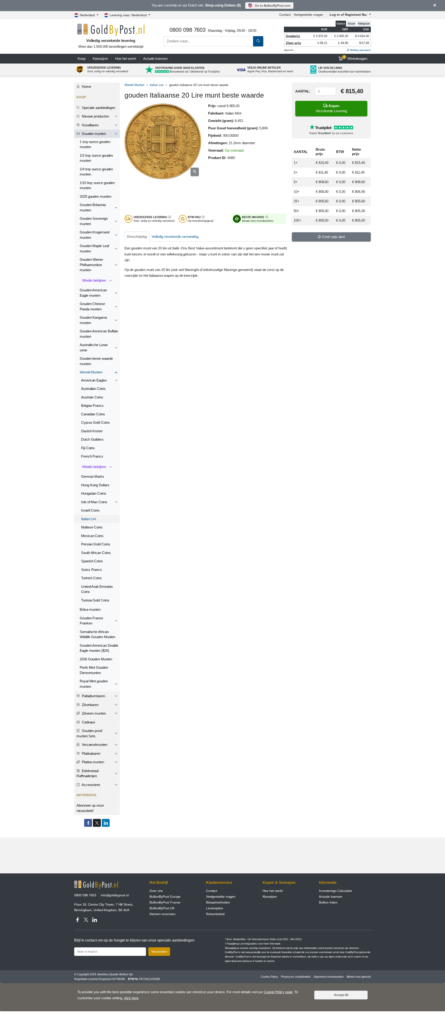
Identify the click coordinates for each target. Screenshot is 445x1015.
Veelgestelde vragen (308, 14)
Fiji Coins (88, 448)
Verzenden (159, 951)
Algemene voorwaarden (328, 976)
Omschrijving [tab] (137, 237)
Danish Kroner (92, 431)
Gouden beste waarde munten (96, 361)
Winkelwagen (355, 57)
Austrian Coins (92, 397)
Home (86, 87)
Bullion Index (328, 902)
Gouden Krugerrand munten (94, 234)
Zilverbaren (90, 705)
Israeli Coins (90, 510)
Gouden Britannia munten (93, 207)
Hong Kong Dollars (95, 485)
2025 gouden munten (95, 196)
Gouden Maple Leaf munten (94, 248)
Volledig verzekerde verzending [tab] (175, 237)
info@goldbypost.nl (115, 895)
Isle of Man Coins (94, 502)
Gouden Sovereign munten (94, 221)
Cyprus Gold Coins (95, 422)
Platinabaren (90, 753)
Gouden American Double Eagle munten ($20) (99, 648)
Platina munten (92, 762)
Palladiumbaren (93, 696)
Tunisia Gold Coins (95, 600)
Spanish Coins (92, 561)
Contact (284, 14)
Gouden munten (93, 134)
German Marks (92, 476)
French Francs (92, 456)
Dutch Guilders (92, 439)
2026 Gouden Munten (96, 659)
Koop (82, 58)
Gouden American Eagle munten (93, 292)
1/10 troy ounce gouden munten (97, 185)
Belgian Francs (92, 405)
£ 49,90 (343, 43)
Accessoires (90, 785)
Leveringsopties (248, 943)
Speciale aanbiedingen (98, 108)
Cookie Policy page (278, 992)
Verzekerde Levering (331, 108)
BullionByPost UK (162, 908)
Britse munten (90, 609)
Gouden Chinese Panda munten (92, 306)
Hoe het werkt (125, 58)
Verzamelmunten (94, 745)
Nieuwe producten (95, 116)
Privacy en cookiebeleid (296, 976)
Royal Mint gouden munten (94, 683)
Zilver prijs (293, 43)
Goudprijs (293, 36)
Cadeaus (88, 722)
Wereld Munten (134, 85)
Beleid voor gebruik (359, 976)
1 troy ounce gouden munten (95, 144)
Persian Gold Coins (95, 544)
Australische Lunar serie (94, 347)
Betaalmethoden (218, 902)
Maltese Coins (92, 527)
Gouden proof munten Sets (89, 733)
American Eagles (94, 380)
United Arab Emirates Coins (97, 589)
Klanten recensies (162, 914)
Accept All (341, 995)
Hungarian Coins (93, 493)
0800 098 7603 (85, 895)
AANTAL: (302, 91)
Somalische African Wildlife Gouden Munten (97, 634)
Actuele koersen (330, 896)
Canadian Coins (93, 414)
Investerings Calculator (335, 891)
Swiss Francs (91, 570)
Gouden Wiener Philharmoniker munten (91, 265)
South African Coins (96, 553)
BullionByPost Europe (165, 896)
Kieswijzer (100, 58)
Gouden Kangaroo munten (93, 320)
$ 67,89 (364, 43)
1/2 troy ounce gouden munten (96, 158)
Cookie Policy (269, 976)
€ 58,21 (322, 43)
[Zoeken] (258, 41)
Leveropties (214, 908)
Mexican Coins (92, 536)
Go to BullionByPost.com (272, 5)
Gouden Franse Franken (91, 620)
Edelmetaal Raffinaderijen (87, 773)
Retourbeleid (215, 914)
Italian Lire (157, 85)
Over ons (156, 891)
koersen (155, 58)
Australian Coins (93, 389)
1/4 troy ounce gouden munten (96, 171)
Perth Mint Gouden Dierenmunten (94, 670)
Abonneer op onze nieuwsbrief (90, 808)
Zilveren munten (93, 713)
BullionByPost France (164, 902)
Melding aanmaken (360, 50)
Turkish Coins (91, 578)
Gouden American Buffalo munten (99, 333)
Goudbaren (90, 125)
